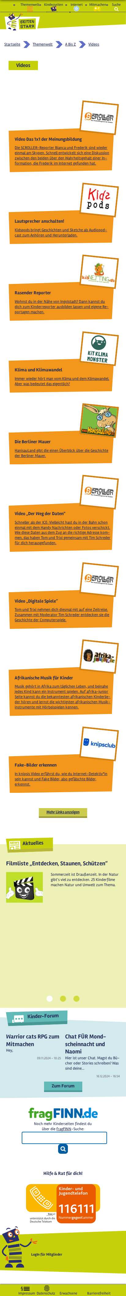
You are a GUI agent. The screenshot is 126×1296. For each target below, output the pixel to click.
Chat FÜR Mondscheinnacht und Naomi (85, 1044)
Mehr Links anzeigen (63, 812)
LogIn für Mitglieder (46, 1254)
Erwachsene (68, 1292)
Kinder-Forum (43, 1016)
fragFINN (63, 1129)
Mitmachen (97, 4)
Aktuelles (32, 843)
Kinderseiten (53, 4)
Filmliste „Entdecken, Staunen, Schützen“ (57, 863)
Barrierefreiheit (98, 1292)
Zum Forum (63, 1086)
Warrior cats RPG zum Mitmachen (32, 1040)
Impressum (26, 1292)
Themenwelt (29, 4)
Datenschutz (46, 1292)
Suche (116, 4)
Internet (77, 4)
